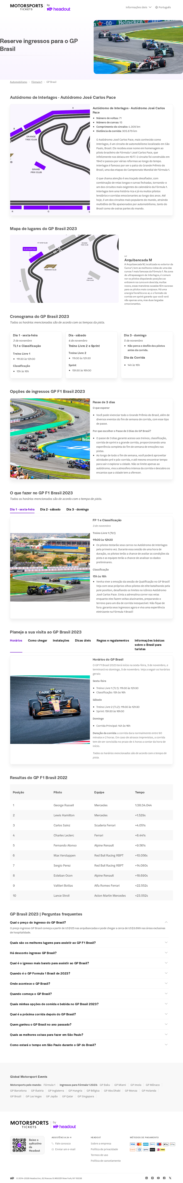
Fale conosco (63, 1143)
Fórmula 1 (36, 82)
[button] (139, 7)
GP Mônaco (153, 1085)
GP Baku (105, 1085)
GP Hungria (75, 1090)
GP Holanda (149, 1090)
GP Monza (131, 1090)
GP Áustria (37, 1090)
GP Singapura (86, 1096)
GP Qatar (67, 1096)
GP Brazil (15, 1096)
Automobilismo (18, 82)
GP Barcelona (18, 1090)
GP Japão (52, 1096)
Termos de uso (99, 1155)
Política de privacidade (104, 1149)
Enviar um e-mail (65, 1149)
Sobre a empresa (101, 1143)
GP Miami (120, 1085)
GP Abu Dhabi (112, 1090)
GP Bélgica (93, 1090)
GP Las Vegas (34, 1096)
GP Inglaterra (56, 1090)
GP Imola (135, 1085)
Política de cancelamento (106, 1160)
